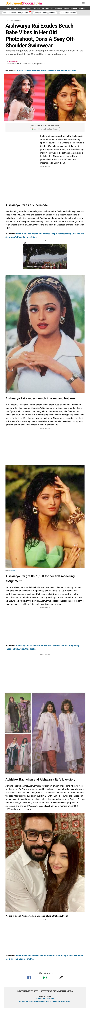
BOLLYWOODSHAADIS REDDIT (50, 70)
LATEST (9, 8)
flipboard (40, 999)
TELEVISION (36, 8)
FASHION (74, 8)
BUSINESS (82, 8)
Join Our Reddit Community (45, 13)
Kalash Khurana (13, 61)
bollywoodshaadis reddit (40, 1001)
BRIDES (66, 8)
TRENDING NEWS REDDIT (68, 70)
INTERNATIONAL (47, 8)
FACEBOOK (27, 70)
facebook (50, 999)
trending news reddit (61, 1001)
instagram (23, 1001)
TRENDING (17, 8)
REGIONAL (58, 8)
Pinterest (12, 570)
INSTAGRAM (36, 70)
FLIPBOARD (19, 70)
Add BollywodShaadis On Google (16, 13)
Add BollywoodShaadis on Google (46, 129)
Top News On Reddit (68, 13)
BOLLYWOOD (26, 8)
